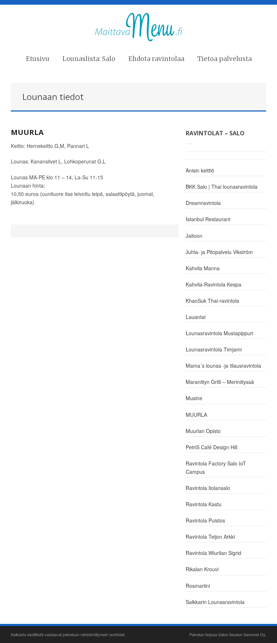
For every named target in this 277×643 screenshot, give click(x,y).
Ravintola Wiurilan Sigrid (213, 552)
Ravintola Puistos (205, 520)
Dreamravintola (203, 202)
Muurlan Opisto (203, 430)
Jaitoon (194, 235)
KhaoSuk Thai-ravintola (212, 300)
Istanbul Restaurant (208, 219)
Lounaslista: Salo (88, 59)
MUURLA (27, 132)
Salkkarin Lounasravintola (215, 601)
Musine (194, 398)
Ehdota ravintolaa (156, 59)
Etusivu (37, 59)
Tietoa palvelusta (224, 59)
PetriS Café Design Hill (211, 447)
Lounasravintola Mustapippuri (219, 333)
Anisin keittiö (200, 170)
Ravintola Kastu (203, 504)
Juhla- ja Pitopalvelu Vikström (219, 251)
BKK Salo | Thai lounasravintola (222, 186)
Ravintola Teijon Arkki (210, 536)
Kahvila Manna (203, 268)
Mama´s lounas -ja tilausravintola (223, 365)
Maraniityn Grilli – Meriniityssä (220, 381)
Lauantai (196, 316)
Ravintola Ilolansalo (208, 487)
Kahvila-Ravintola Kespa (213, 284)
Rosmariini (198, 585)
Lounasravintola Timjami (214, 349)
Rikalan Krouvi (202, 569)
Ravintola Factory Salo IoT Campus (216, 467)
